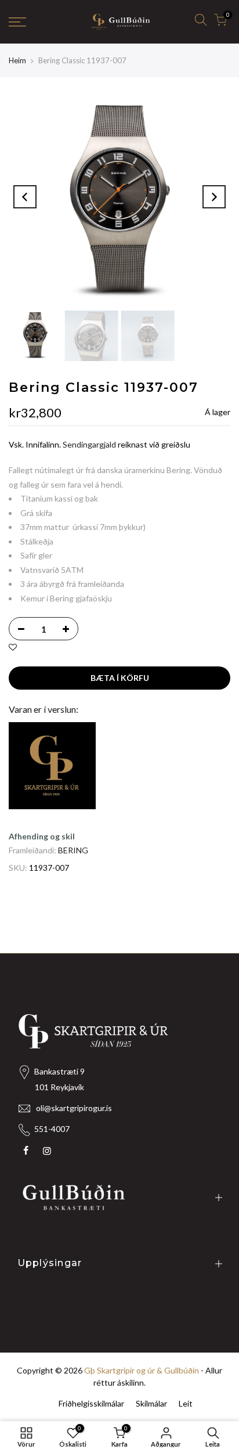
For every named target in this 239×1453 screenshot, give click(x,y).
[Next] (214, 196)
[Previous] (25, 196)
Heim (17, 60)
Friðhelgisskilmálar (91, 1403)
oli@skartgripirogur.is (74, 1108)
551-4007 (52, 1129)
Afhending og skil (42, 836)
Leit (186, 1403)
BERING (73, 850)
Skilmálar (151, 1403)
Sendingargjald (89, 444)
